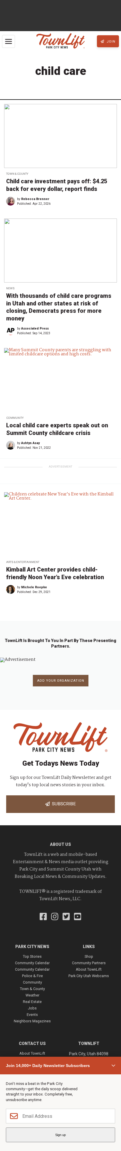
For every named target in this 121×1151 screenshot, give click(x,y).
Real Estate (32, 1001)
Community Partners (89, 963)
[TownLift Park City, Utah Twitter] (66, 917)
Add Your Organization (60, 681)
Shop (89, 956)
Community (14, 417)
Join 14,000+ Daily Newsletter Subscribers (48, 1065)
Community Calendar (32, 963)
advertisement (60, 466)
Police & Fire (32, 976)
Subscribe (63, 803)
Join (110, 41)
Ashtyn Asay (30, 443)
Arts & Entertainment (22, 562)
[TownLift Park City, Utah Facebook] (43, 917)
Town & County (17, 173)
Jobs (32, 1008)
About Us (60, 844)
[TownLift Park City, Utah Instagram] (54, 917)
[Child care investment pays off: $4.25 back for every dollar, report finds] (60, 136)
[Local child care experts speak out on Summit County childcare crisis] (60, 380)
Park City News (32, 946)
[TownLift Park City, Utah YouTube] (77, 917)
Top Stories (32, 956)
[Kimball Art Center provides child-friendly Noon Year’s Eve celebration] (60, 524)
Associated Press (35, 328)
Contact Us (32, 1043)
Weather (32, 995)
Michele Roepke (34, 587)
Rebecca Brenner (35, 199)
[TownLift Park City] (60, 41)
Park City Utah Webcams (88, 976)
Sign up (60, 1135)
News (10, 288)
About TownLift (89, 969)
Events (32, 1014)
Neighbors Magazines (32, 1021)
